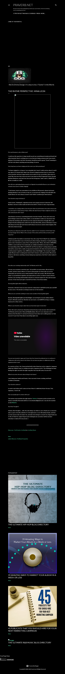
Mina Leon (14, 438)
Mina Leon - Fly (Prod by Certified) (17, 430)
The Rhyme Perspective (22, 438)
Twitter (34, 398)
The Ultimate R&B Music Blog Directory (29, 642)
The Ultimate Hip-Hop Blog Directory (28, 524)
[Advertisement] (32, 456)
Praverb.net (23, 5)
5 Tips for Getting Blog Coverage (24, 13)
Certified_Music (32, 430)
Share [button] (9, 436)
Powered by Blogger (34, 666)
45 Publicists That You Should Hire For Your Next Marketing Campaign (32, 629)
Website (14, 402)
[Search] (56, 4)
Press (38, 13)
